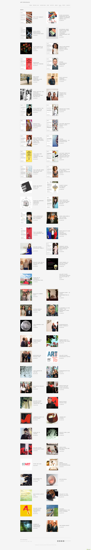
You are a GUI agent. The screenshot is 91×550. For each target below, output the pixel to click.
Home (30, 5)
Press (63, 5)
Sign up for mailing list (68, 540)
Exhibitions (43, 5)
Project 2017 (36, 5)
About (56, 5)
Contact (68, 5)
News (60, 5)
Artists (52, 5)
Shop (48, 5)
